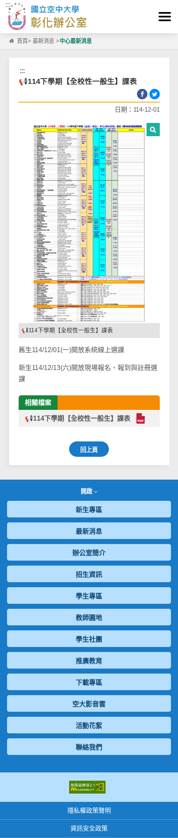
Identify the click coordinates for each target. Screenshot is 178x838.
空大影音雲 (89, 704)
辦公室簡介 (89, 552)
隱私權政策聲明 (89, 810)
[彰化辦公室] (89, 16)
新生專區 (89, 509)
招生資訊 (89, 574)
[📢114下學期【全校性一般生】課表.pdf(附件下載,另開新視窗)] (140, 418)
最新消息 (43, 41)
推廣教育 (89, 660)
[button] (165, 16)
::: (7, 4)
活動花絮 (89, 725)
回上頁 (89, 449)
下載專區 (89, 682)
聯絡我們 (89, 747)
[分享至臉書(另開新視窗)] (142, 94)
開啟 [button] (87, 491)
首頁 (22, 41)
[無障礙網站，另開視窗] (87, 786)
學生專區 (89, 596)
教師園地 (89, 617)
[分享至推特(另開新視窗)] (154, 94)
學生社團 (89, 639)
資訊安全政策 (89, 828)
